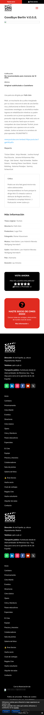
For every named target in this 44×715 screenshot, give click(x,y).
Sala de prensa (10, 467)
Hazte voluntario (10, 496)
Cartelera (8, 401)
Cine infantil (8, 410)
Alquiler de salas (10, 501)
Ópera (6, 429)
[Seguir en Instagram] (17, 386)
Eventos (7, 415)
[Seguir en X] (33, 386)
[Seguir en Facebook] (22, 386)
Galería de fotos (10, 472)
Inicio (6, 396)
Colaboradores (10, 462)
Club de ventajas (10, 487)
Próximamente (10, 405)
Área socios (34, 2)
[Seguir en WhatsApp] (6, 386)
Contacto (8, 506)
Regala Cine (9, 492)
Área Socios (10, 478)
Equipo (7, 453)
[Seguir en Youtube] (28, 386)
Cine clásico (9, 424)
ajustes (16, 708)
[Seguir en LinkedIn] (12, 386)
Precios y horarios (11, 458)
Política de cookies (29, 697)
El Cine (7, 449)
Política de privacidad (14, 697)
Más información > (22, 324)
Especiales (8, 442)
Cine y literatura (10, 433)
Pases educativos (11, 438)
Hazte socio (11, 2)
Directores (8, 419)
